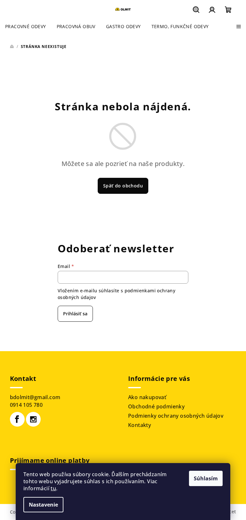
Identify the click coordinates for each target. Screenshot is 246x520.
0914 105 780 (26, 404)
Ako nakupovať (147, 397)
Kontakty (139, 425)
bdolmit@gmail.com (35, 397)
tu (53, 488)
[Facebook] (17, 419)
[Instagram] (33, 419)
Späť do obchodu (123, 186)
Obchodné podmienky (156, 406)
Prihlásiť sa (75, 314)
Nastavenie (43, 504)
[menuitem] (25, 26)
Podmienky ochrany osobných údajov (175, 415)
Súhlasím (206, 478)
